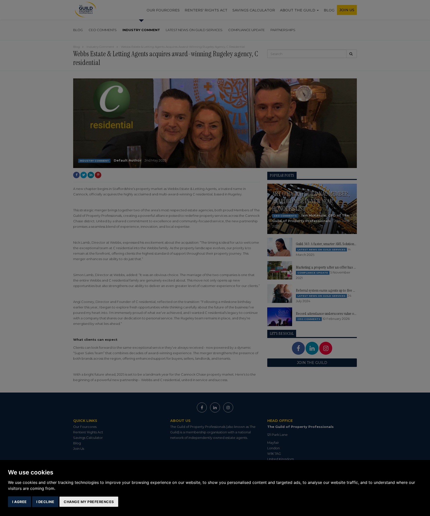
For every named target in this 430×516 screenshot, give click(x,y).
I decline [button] (45, 502)
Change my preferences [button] (89, 502)
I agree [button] (19, 502)
